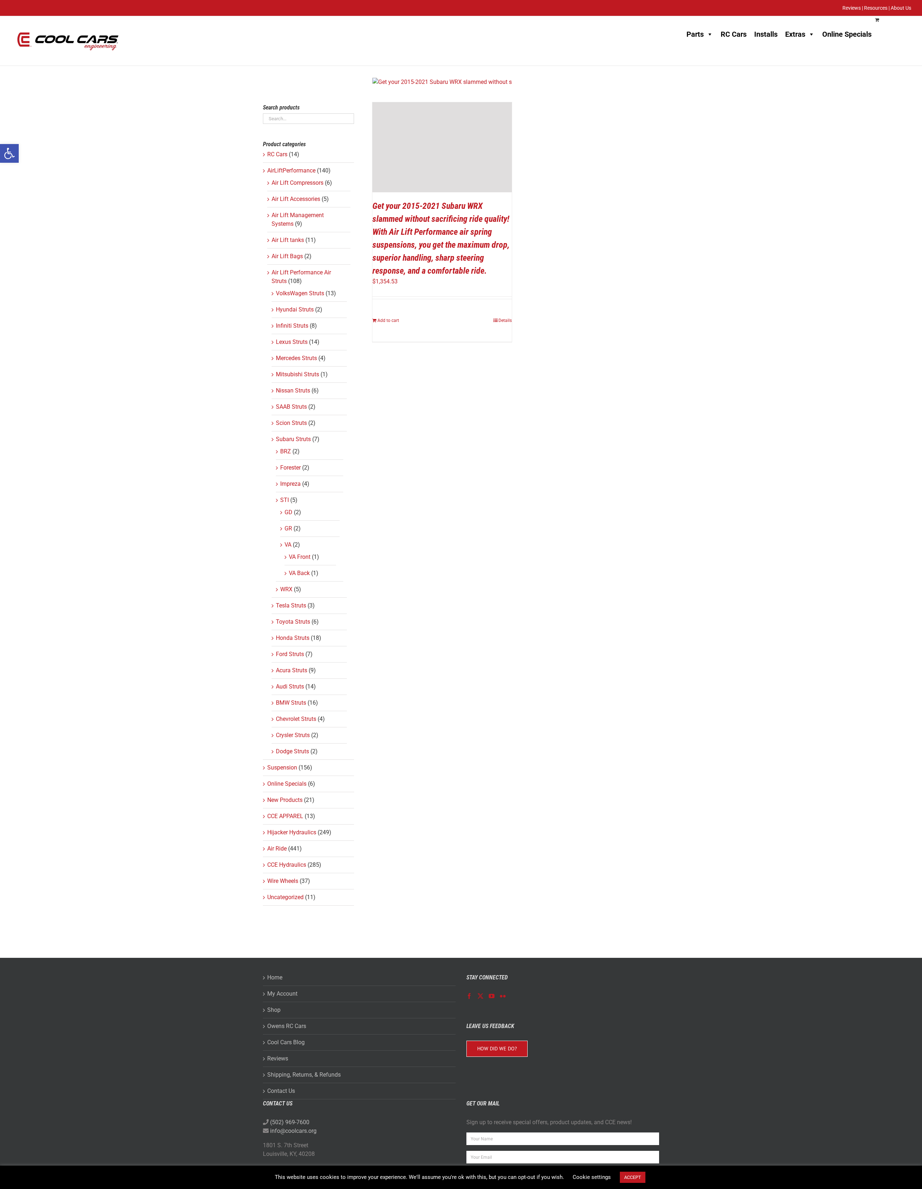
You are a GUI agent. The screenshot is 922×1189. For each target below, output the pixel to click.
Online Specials (847, 34)
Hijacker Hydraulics (291, 832)
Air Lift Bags (287, 256)
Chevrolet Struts (296, 718)
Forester (290, 467)
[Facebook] (469, 996)
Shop (274, 1009)
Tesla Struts (291, 605)
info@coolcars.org (293, 1130)
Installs (766, 34)
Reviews (277, 1058)
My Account (282, 993)
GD (288, 512)
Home (274, 977)
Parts (695, 34)
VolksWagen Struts (300, 293)
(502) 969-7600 (289, 1122)
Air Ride (277, 848)
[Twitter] (480, 996)
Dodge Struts (292, 751)
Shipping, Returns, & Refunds (304, 1074)
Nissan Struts (293, 390)
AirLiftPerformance (291, 170)
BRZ (285, 451)
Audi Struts (290, 686)
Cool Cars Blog (286, 1042)
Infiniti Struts (292, 325)
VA (288, 544)
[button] (9, 153)
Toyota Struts (293, 621)
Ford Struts (290, 654)
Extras (795, 34)
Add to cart (388, 320)
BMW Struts (291, 702)
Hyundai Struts (295, 309)
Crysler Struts (293, 735)
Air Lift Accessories (296, 199)
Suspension (282, 767)
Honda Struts (292, 637)
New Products (285, 800)
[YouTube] (491, 996)
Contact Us (281, 1090)
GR (288, 528)
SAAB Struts (291, 406)
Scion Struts (291, 422)
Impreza (290, 483)
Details (505, 320)
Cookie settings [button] (592, 1177)
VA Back (299, 573)
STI (284, 500)
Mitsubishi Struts (297, 374)
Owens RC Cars (286, 1026)
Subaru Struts (293, 439)
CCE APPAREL (285, 816)
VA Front (299, 556)
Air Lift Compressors (297, 182)
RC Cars (734, 34)
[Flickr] (503, 996)
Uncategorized (285, 897)
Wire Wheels (282, 881)
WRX (286, 589)
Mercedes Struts (296, 358)
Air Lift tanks (288, 240)
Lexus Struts (292, 341)
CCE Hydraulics (286, 864)
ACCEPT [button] (632, 1177)
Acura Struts (291, 670)
